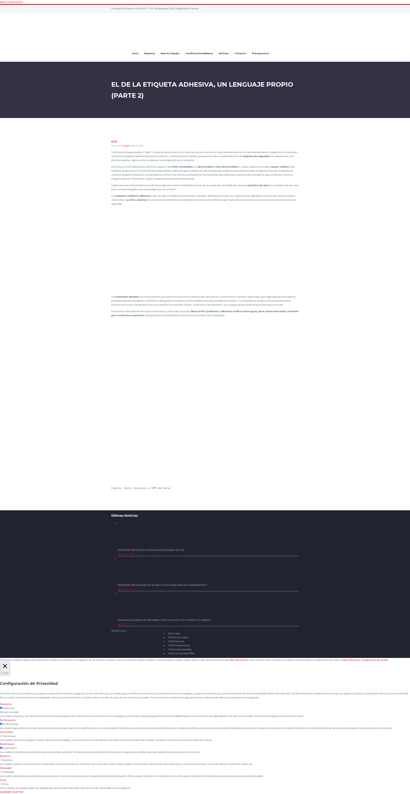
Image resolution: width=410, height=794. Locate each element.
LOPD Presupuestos (179, 645)
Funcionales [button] (6, 732)
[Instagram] (217, 10)
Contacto (240, 53)
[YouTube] (221, 10)
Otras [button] (3, 780)
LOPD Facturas (176, 641)
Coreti (126, 145)
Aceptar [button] (346, 659)
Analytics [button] (5, 756)
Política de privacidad (179, 649)
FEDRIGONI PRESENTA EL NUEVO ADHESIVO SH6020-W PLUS (151, 550)
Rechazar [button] (355, 659)
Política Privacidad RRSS (181, 653)
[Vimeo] (219, 10)
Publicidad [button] (5, 768)
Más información (239, 659)
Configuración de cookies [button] (374, 659)
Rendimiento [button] (7, 744)
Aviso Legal (174, 633)
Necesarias (8, 708)
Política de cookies (178, 637)
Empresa (149, 53)
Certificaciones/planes (199, 53)
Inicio (135, 53)
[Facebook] (210, 10)
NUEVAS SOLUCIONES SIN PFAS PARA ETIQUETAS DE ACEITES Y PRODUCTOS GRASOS (164, 620)
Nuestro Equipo (170, 53)
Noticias (224, 53)
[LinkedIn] (212, 10)
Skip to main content (11, 2)
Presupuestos (260, 53)
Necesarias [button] (6, 704)
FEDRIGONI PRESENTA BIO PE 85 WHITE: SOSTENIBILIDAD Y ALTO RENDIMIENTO (162, 585)
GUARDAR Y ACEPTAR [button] (11, 792)
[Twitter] (214, 10)
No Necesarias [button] (8, 720)
